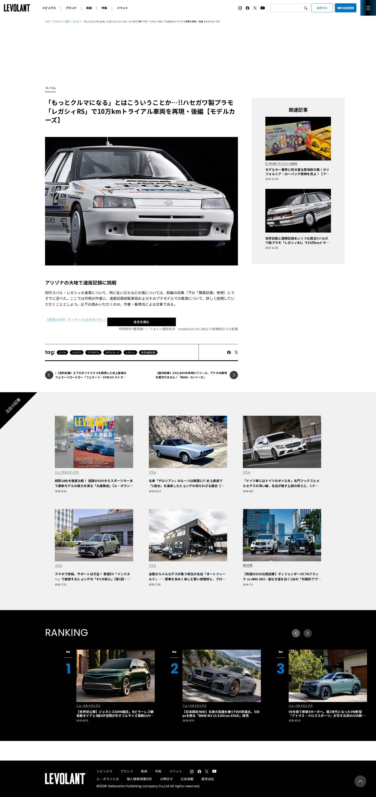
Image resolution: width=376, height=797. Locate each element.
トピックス (49, 8)
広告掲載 (187, 778)
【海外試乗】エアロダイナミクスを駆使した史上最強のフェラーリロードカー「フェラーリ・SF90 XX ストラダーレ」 (90, 377)
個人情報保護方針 (139, 778)
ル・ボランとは (108, 778)
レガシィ (130, 352)
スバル (75, 21)
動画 (89, 8)
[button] (308, 633)
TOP (47, 21)
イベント (122, 8)
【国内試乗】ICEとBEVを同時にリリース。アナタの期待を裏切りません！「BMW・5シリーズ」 (191, 375)
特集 (104, 8)
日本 (67, 21)
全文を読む (141, 322)
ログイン (322, 8)
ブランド (71, 8)
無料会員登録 (345, 8)
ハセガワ (76, 352)
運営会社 (207, 778)
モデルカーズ (112, 352)
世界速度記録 (148, 352)
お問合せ (166, 778)
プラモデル (93, 352)
